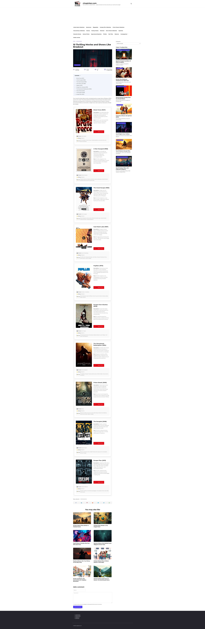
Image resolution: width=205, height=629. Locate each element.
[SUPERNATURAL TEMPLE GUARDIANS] (124, 58)
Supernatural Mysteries (96, 34)
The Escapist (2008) (80, 92)
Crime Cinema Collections (118, 27)
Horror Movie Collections (111, 30)
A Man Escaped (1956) (81, 80)
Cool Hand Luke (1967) (81, 83)
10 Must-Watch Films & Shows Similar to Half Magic (101, 561)
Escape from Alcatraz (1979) (82, 87)
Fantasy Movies (94, 30)
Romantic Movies (77, 34)
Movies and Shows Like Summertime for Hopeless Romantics (79, 580)
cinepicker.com (90, 3)
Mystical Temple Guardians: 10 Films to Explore (123, 61)
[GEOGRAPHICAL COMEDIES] (124, 95)
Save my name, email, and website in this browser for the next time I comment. (88, 604)
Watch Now (100, 131)
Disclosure (77, 618)
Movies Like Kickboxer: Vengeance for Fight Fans (122, 80)
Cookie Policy (77, 614)
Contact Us (77, 617)
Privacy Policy (78, 616)
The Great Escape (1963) (81, 81)
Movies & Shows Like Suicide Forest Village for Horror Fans (102, 544)
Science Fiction (86, 34)
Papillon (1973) (79, 85)
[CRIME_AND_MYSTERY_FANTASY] (124, 165)
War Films (110, 34)
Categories (118, 41)
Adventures (88, 27)
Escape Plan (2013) (80, 94)
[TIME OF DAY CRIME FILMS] (124, 131)
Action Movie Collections (78, 27)
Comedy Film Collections (105, 27)
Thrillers (105, 34)
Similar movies (76, 37)
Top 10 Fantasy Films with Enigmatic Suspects (122, 168)
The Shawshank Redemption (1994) (84, 88)
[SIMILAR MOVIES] (124, 77)
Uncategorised (124, 34)
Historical (102, 30)
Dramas (88, 30)
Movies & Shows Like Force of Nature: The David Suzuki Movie (101, 579)
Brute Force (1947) (80, 78)
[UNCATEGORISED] (124, 148)
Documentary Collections (79, 30)
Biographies (95, 27)
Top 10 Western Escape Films (123, 151)
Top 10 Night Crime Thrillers (123, 134)
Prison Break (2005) (80, 90)
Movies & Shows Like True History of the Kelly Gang (81, 561)
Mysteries (121, 30)
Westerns (117, 34)
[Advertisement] (102, 16)
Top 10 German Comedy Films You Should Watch (123, 98)
